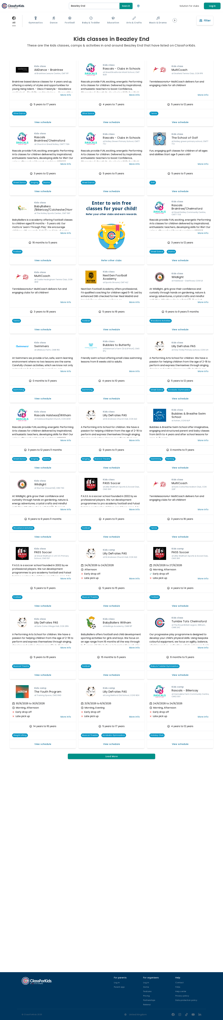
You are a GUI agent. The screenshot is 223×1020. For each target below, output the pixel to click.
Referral (147, 1004)
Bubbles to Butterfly (117, 345)
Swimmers (41, 346)
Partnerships (149, 1000)
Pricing (146, 995)
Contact (179, 982)
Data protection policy (186, 1000)
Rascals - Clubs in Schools (121, 68)
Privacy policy (182, 995)
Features (147, 991)
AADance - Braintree (48, 70)
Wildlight (178, 277)
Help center (180, 991)
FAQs (177, 987)
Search (126, 5)
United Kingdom (138, 1014)
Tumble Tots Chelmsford (189, 621)
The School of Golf (185, 138)
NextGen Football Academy (115, 277)
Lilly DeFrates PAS (184, 346)
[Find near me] (138, 6)
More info (66, 94)
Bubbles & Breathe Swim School (189, 415)
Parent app (119, 987)
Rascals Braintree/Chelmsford (49, 139)
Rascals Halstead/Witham (52, 415)
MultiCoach (180, 70)
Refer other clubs (111, 260)
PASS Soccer (111, 483)
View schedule (42, 122)
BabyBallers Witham (117, 622)
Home (146, 987)
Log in (212, 5)
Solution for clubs (189, 5)
